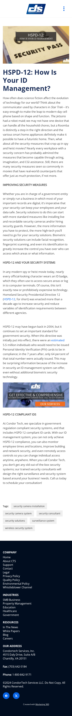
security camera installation (29, 506)
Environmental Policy (16, 583)
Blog (5, 635)
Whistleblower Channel (17, 587)
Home (7, 557)
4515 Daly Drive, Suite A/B (19, 654)
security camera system (18, 513)
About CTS (9, 561)
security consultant (49, 513)
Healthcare (10, 611)
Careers (8, 638)
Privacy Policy (11, 576)
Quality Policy (11, 580)
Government (11, 615)
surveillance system (43, 520)
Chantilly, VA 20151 (15, 658)
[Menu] (63, 8)
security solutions (15, 520)
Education (9, 607)
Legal (6, 572)
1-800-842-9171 (21, 674)
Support (8, 565)
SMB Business (11, 600)
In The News (10, 627)
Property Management (17, 603)
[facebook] (6, 695)
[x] (16, 695)
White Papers (11, 631)
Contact (8, 568)
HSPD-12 (9, 299)
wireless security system (18, 528)
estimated (57, 340)
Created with (36, 704)
